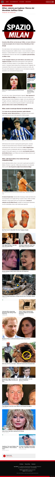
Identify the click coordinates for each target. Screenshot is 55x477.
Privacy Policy (27, 464)
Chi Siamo (21, 464)
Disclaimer (33, 464)
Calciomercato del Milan (7, 5)
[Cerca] (53, 2)
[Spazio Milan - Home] (2, 2)
